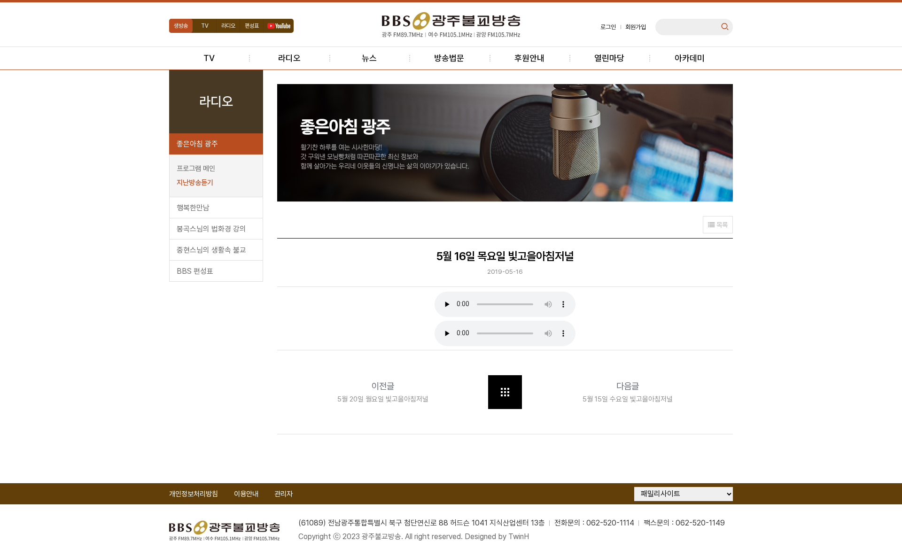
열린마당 (609, 58)
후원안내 (529, 58)
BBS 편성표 (195, 271)
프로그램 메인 (196, 168)
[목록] (505, 392)
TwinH (518, 536)
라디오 (228, 26)
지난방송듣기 (195, 182)
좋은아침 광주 (197, 143)
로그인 (608, 27)
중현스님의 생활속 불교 (211, 250)
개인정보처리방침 (193, 494)
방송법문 (449, 58)
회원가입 (635, 27)
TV (205, 26)
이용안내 (246, 494)
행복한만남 (193, 207)
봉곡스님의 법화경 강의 (211, 228)
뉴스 (369, 58)
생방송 (181, 26)
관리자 (283, 494)
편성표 (252, 26)
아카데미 (690, 58)
